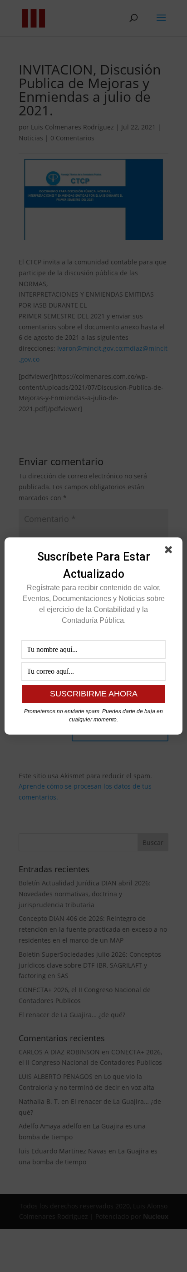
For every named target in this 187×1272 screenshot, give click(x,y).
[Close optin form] (170, 551)
